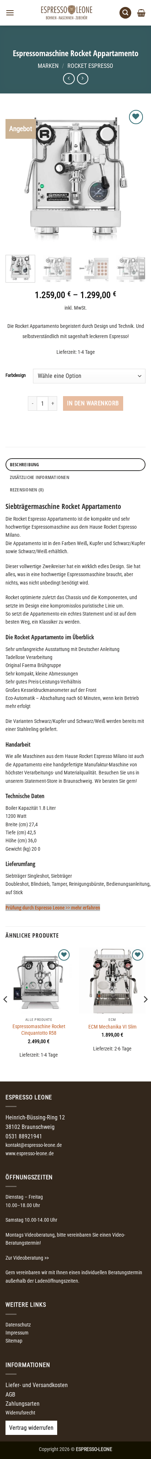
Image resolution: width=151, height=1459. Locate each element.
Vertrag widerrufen (31, 1427)
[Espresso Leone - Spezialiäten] (67, 13)
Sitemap (13, 1341)
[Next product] (68, 78)
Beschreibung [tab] (24, 464)
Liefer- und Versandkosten (36, 1385)
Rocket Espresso (90, 65)
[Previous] (17, 178)
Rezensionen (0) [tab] (27, 489)
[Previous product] (82, 78)
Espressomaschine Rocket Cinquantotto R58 (38, 1029)
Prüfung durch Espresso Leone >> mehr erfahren (52, 907)
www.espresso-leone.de (29, 1153)
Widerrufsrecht (20, 1413)
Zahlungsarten (22, 1403)
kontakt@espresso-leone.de (33, 1145)
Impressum (17, 1333)
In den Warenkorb (93, 403)
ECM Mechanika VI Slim (112, 1027)
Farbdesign (15, 375)
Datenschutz (18, 1325)
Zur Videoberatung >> (27, 1258)
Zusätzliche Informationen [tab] (39, 477)
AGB (10, 1394)
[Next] (133, 178)
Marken (48, 65)
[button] (9, 13)
